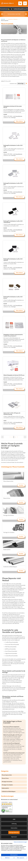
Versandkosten (18, 116)
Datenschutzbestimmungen (20, 842)
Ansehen (21, 485)
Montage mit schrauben (7, 785)
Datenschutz (14, 828)
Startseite (3, 19)
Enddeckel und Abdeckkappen (8, 791)
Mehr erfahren (19, 121)
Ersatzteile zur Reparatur (13, 19)
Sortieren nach (13, 83)
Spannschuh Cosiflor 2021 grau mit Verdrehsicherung (12, 413)
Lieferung (14, 823)
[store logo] (7, 3)
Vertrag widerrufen (14, 832)
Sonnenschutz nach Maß (14, 14)
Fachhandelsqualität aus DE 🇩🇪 (19, 9)
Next (26, 14)
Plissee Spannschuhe (7, 775)
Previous (2, 14)
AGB (14, 819)
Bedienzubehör (5, 788)
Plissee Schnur (5, 778)
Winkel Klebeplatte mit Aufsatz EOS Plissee (14, 375)
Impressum (14, 837)
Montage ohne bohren (7, 781)
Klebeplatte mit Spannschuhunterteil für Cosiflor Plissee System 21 (13, 335)
